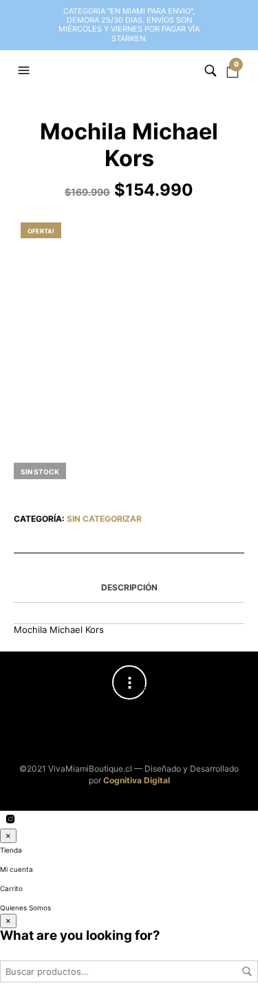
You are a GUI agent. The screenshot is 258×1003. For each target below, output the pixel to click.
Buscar (246, 971)
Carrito (11, 888)
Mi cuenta (16, 869)
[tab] (129, 588)
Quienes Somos (25, 907)
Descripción (129, 587)
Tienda (11, 850)
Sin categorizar (104, 519)
